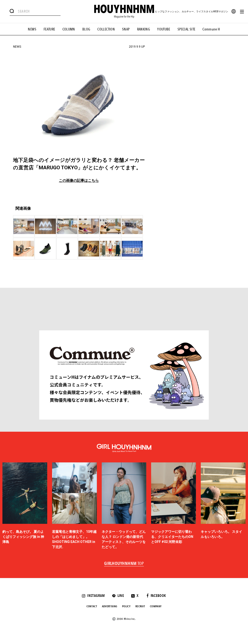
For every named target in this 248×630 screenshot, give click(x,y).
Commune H (211, 29)
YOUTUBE (163, 29)
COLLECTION (106, 29)
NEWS (32, 29)
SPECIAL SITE (186, 29)
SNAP (126, 29)
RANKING (143, 29)
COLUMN (68, 29)
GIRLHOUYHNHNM (124, 564)
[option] (24, 506)
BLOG (86, 29)
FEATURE (49, 29)
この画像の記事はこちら (79, 180)
